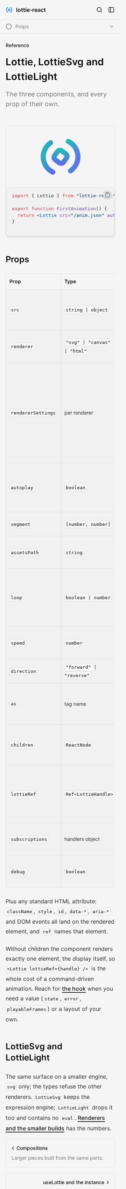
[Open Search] (99, 10)
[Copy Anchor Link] (34, 259)
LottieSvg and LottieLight (34, 1052)
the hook (74, 988)
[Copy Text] (107, 195)
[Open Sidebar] (111, 10)
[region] (60, 212)
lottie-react (31, 9)
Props (17, 259)
